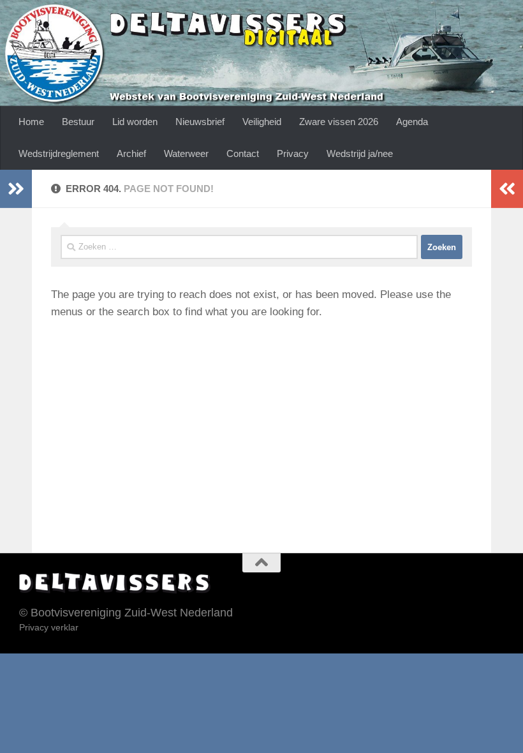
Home (31, 121)
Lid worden (135, 121)
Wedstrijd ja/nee (360, 153)
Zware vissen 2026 (338, 121)
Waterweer (186, 153)
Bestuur (78, 121)
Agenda (412, 121)
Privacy (293, 153)
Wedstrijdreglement (58, 153)
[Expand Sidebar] (16, 189)
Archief (131, 153)
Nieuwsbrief (200, 121)
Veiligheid (261, 121)
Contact (242, 153)
